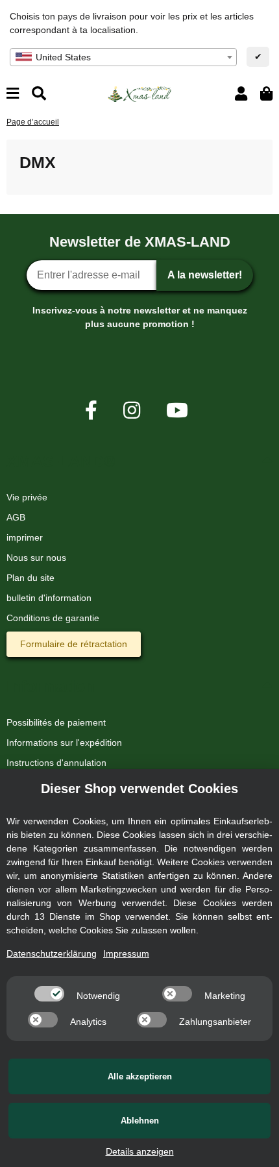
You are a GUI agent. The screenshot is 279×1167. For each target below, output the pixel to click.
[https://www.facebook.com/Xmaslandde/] (91, 410)
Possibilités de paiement (56, 722)
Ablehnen (140, 1120)
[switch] (49, 993)
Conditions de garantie (52, 618)
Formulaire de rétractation (73, 644)
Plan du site (30, 577)
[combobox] (123, 57)
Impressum (126, 953)
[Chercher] (39, 93)
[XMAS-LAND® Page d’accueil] (139, 93)
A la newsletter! (204, 274)
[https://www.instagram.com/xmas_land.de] (131, 410)
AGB (15, 517)
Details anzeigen (140, 1151)
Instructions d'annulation (56, 762)
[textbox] (123, 57)
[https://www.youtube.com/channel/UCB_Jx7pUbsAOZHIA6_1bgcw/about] (177, 410)
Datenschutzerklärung (51, 953)
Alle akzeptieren (140, 1076)
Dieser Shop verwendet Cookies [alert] (139, 788)
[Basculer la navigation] (12, 93)
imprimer (24, 537)
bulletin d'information (48, 598)
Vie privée (26, 497)
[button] (241, 93)
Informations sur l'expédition (64, 742)
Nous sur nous (36, 557)
